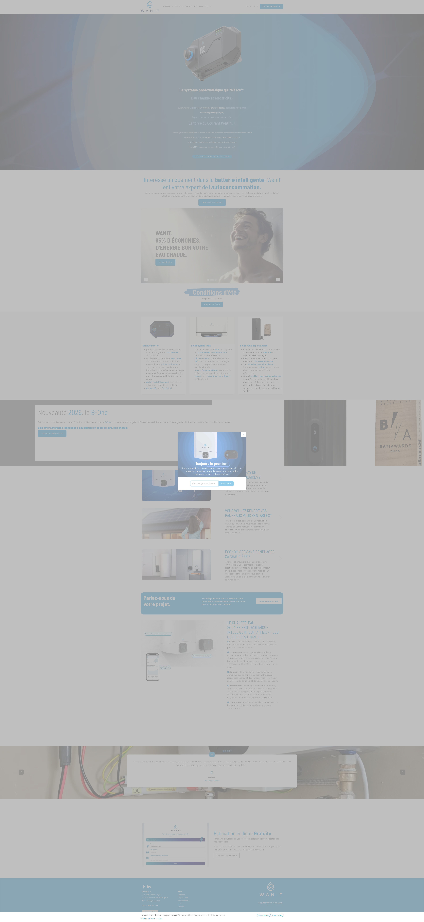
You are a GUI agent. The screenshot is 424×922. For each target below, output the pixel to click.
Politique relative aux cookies (151, 918)
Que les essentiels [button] (263, 915)
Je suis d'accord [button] (277, 915)
